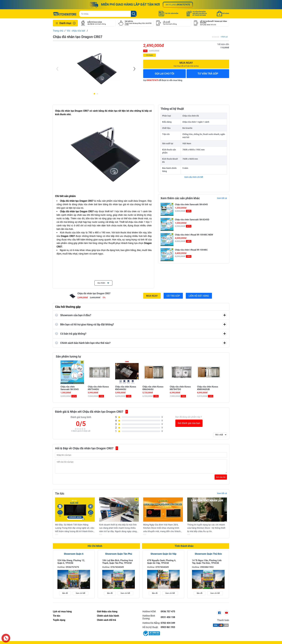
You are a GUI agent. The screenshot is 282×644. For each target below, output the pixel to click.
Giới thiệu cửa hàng (107, 611)
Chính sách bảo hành (108, 615)
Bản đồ (65, 593)
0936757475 (183, 4)
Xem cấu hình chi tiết (193, 177)
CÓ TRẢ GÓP (173, 295)
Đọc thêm (102, 283)
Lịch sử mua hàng (62, 611)
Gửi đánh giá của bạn (189, 423)
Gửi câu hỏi (220, 477)
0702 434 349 (168, 623)
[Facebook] (219, 612)
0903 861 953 (168, 627)
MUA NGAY (152, 295)
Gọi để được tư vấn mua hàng (162, 80)
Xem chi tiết (80, 593)
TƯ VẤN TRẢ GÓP (208, 73)
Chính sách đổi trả (106, 620)
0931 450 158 (168, 617)
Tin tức (56, 615)
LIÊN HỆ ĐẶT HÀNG (199, 295)
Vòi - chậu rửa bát (76, 30)
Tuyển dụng (59, 620)
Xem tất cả (222, 198)
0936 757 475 (168, 611)
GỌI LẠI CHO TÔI (164, 73)
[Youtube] (226, 612)
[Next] (134, 69)
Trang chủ (58, 30)
